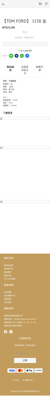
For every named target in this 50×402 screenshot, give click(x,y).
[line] (11, 56)
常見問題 (7, 292)
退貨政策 (7, 299)
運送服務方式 (9, 295)
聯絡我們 (25, 43)
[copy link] (27, 56)
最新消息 (7, 275)
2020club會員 (9, 279)
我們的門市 (8, 269)
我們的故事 (8, 265)
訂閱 (25, 360)
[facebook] (17, 56)
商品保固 (7, 302)
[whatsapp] (22, 56)
